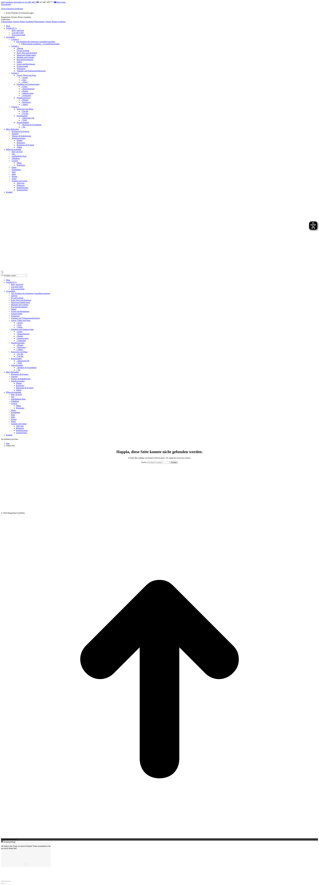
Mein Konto (61, 2)
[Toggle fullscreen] (7, 881)
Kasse (20, 9)
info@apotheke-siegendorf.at (12, 2)
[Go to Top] (159, 837)
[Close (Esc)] (2, 881)
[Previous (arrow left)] (2, 883)
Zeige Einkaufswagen (9, 9)
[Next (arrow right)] (4, 883)
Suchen (174, 462)
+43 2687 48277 (30, 2)
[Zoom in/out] (9, 881)
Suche (144, 462)
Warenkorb (6, 4)
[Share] (4, 881)
